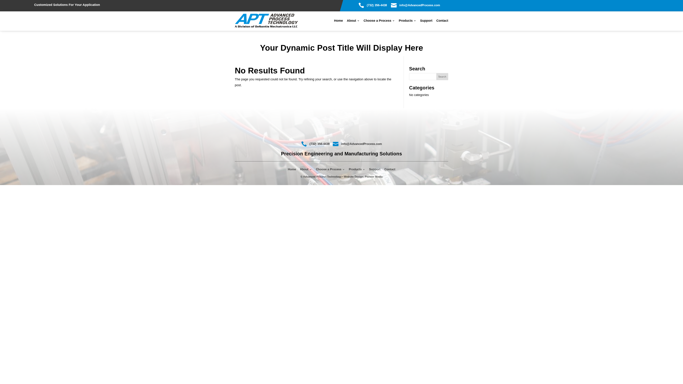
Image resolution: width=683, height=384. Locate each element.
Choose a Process (377, 20)
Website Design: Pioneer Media (363, 176)
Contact (442, 20)
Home (338, 20)
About (351, 20)
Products (406, 20)
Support (426, 20)
